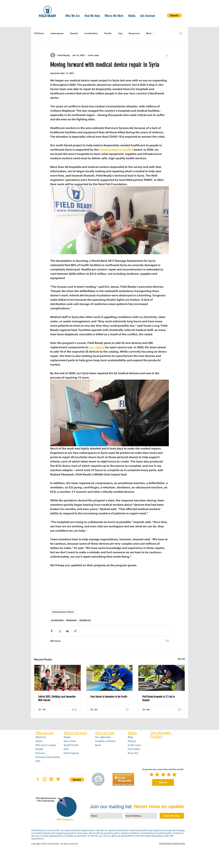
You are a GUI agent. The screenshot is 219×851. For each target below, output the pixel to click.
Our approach (103, 737)
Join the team (161, 732)
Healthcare (85, 620)
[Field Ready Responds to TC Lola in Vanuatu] (161, 678)
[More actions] (167, 55)
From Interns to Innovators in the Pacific (108, 696)
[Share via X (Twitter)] (59, 631)
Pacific (108, 33)
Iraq (120, 33)
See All (181, 659)
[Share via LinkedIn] (67, 631)
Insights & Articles (105, 741)
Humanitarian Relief (63, 612)
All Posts (39, 33)
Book (98, 745)
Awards (74, 33)
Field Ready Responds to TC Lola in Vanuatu (158, 698)
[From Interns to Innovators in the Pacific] (109, 678)
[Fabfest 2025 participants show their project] (57, 678)
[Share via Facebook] (51, 631)
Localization (91, 33)
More (149, 33)
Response (134, 33)
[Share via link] (75, 631)
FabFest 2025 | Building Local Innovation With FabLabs (57, 698)
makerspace (56, 33)
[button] (72, 15)
